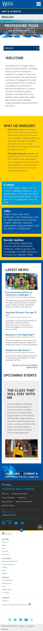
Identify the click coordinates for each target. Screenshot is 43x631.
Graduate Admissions (8, 564)
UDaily (3, 548)
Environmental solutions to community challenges (18, 293)
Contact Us (5, 600)
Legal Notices (30, 626)
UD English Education (17, 153)
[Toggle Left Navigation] (37, 48)
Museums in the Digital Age (19, 334)
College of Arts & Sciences (18, 489)
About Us (5, 494)
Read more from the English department (25, 366)
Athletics (4, 545)
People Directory (7, 583)
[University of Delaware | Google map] (30, 604)
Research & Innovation (24, 501)
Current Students (8, 497)
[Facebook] (15, 620)
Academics (22, 497)
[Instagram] (9, 620)
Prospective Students (19, 494)
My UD (4, 586)
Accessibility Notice (7, 580)
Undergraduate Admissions (10, 561)
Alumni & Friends (8, 505)
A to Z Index (5, 592)
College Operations (9, 515)
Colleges (4, 567)
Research (4, 573)
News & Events (7, 501)
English (9, 48)
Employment (5, 554)
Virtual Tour (5, 551)
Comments (22, 626)
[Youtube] (26, 620)
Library (4, 570)
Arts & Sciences (11, 11)
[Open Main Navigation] (38, 4)
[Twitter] (31, 620)
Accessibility (4, 629)
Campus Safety (6, 589)
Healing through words (17, 350)
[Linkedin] (20, 620)
